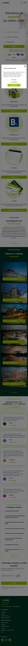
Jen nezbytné (14, 82)
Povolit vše (14, 85)
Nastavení (14, 79)
